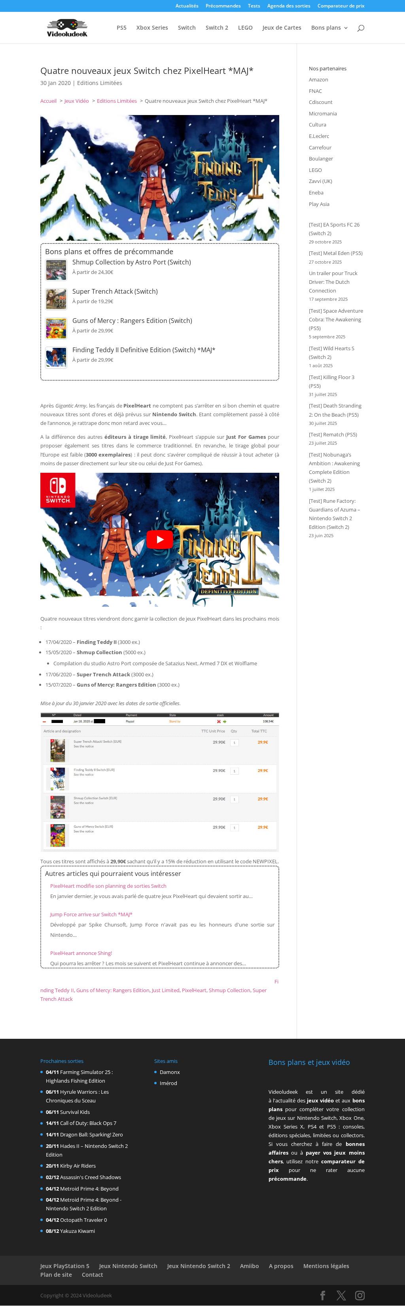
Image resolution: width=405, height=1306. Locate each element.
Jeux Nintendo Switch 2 (198, 1266)
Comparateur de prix (341, 6)
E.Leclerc (319, 136)
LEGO (245, 28)
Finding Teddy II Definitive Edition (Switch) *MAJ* (144, 349)
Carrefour (320, 147)
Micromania (323, 113)
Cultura (317, 124)
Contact (92, 1274)
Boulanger (321, 158)
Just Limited (166, 990)
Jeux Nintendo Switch (128, 1266)
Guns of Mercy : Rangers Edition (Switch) (132, 320)
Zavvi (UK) (320, 181)
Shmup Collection (229, 990)
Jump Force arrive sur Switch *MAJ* (91, 914)
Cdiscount (321, 102)
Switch (187, 28)
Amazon (318, 79)
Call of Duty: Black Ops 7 (88, 1123)
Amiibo (249, 1266)
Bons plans (326, 28)
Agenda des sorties (288, 6)
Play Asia (319, 204)
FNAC (315, 90)
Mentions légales (326, 1266)
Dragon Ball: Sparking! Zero (91, 1134)
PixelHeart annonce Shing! (81, 953)
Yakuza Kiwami (77, 1230)
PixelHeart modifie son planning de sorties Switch (108, 885)
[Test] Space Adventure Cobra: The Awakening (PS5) (336, 319)
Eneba (316, 192)
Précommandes (223, 6)
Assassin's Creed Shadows (90, 1177)
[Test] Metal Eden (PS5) (336, 253)
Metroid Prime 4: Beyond (89, 1188)
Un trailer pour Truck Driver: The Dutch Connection (333, 282)
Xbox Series (152, 28)
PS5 (122, 28)
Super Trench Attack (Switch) (115, 291)
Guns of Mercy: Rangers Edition (113, 990)
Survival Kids (75, 1111)
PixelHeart (194, 990)
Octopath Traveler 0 (83, 1219)
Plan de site (56, 1274)
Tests (254, 6)
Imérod (168, 1083)
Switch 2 (217, 28)
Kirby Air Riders (78, 1165)
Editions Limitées (99, 83)
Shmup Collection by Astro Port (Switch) (131, 262)
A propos (281, 1266)
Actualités (187, 6)
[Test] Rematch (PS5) (333, 434)
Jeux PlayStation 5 (64, 1266)
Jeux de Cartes (282, 28)
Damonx (170, 1072)
